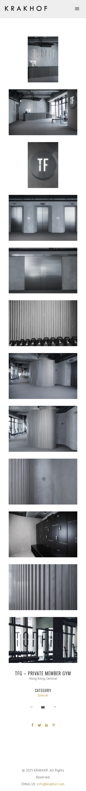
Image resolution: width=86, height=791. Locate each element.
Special (43, 695)
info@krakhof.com (50, 784)
